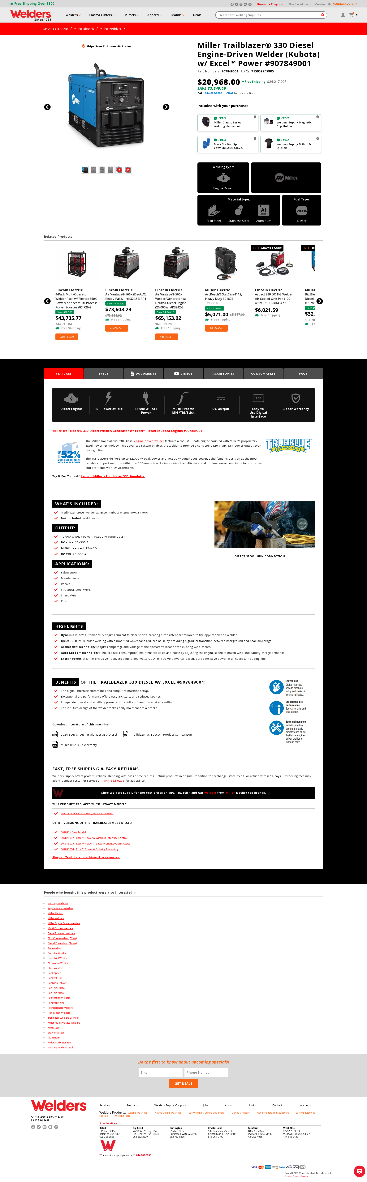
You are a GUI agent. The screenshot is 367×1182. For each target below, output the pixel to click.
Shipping (304, 1176)
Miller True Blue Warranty (79, 745)
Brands (176, 15)
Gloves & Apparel (241, 1112)
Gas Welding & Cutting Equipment (206, 1112)
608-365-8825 (106, 1136)
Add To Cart (67, 336)
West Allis (289, 1128)
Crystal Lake (215, 1128)
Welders (72, 15)
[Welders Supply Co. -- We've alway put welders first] (59, 1114)
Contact (277, 1105)
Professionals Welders (60, 1007)
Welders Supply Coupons (170, 1105)
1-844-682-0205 (112, 780)
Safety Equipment (305, 1112)
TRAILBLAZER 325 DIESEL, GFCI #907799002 (87, 813)
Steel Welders (55, 968)
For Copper (54, 973)
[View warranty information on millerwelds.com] (289, 455)
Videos (187, 374)
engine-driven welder (149, 441)
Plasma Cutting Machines (167, 1112)
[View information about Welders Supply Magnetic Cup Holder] (317, 116)
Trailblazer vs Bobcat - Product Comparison (161, 734)
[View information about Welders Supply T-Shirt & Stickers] (317, 138)
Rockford (253, 1128)
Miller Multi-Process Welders (64, 1022)
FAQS (303, 374)
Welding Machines (58, 903)
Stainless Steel (56, 1032)
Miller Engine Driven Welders (64, 923)
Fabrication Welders (59, 997)
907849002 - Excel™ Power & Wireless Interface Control (94, 838)
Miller (230, 793)
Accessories (223, 374)
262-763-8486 (177, 1136)
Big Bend (138, 1128)
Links (252, 1105)
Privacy (296, 1176)
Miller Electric (84, 29)
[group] (107, 106)
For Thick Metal (56, 988)
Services (104, 1105)
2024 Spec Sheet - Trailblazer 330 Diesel (89, 734)
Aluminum (54, 1037)
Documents (146, 374)
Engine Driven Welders (60, 908)
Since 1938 (42, 19)
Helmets (129, 15)
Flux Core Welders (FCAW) (62, 938)
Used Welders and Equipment (273, 1112)
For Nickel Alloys (57, 983)
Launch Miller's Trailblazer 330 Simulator (113, 476)
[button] (166, 107)
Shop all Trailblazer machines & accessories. (86, 857)
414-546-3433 (290, 1136)
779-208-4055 (255, 1136)
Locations (305, 1105)
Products (132, 1105)
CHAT (229, 93)
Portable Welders (57, 953)
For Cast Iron (55, 978)
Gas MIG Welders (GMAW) (62, 943)
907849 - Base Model (73, 832)
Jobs (205, 1105)
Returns (287, 1176)
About (229, 1105)
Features (64, 374)
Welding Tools (122, 1115)
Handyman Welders (59, 1012)
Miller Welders (111, 29)
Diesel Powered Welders (61, 933)
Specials (103, 1115)
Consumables (263, 374)
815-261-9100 (215, 1136)
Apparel (153, 15)
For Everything (56, 1002)
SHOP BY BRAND (55, 29)
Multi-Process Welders (60, 928)
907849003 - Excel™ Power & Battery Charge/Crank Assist (95, 843)
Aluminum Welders (58, 963)
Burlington (176, 1128)
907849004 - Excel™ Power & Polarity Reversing (89, 849)
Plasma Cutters (100, 15)
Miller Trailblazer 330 (59, 1042)
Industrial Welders (58, 958)
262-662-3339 (140, 1136)
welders (210, 793)
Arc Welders (54, 948)
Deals (197, 15)
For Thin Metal (56, 993)
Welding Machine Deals (61, 1047)
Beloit (102, 1128)
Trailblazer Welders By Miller (63, 1017)
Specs (104, 374)
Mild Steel (53, 1027)
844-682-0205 (213, 93)
